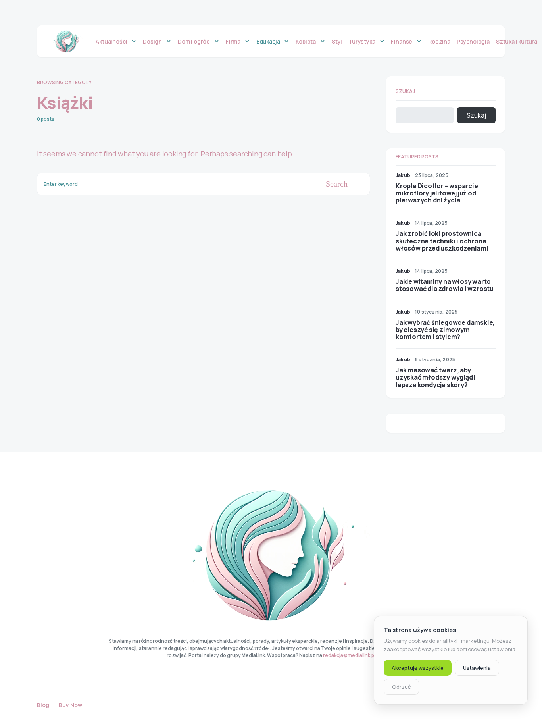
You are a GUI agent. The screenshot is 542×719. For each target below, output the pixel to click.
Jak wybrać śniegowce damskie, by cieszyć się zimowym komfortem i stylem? (445, 329)
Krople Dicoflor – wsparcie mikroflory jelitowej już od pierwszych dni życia (437, 192)
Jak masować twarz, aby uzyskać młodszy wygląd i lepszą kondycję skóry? (436, 377)
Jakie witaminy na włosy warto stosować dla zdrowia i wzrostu (445, 285)
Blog (43, 705)
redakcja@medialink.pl (349, 655)
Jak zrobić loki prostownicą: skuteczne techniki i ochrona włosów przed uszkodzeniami (442, 240)
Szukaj (405, 91)
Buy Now (70, 705)
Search (337, 183)
